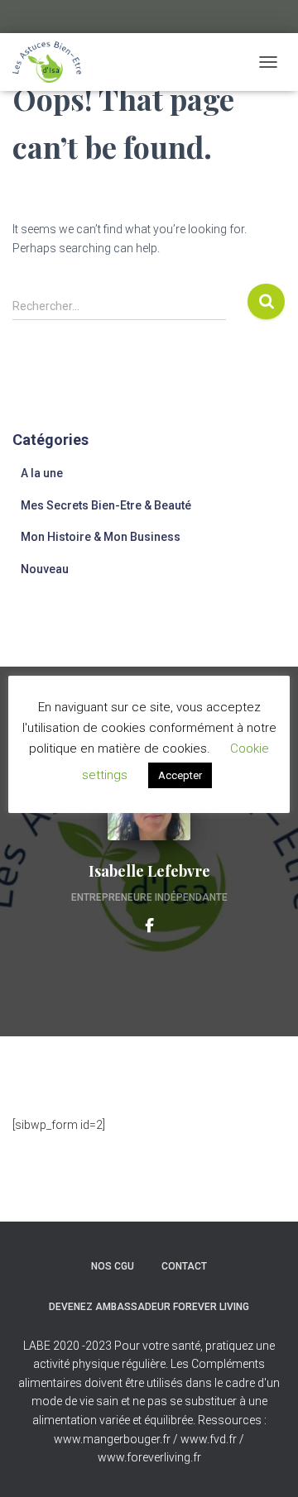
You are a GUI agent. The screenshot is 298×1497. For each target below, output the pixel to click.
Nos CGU (112, 1266)
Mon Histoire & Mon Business (100, 536)
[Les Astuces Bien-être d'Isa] (53, 62)
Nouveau (45, 569)
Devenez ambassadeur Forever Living (149, 1307)
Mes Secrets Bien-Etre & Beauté (106, 505)
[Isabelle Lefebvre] (149, 924)
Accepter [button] (180, 775)
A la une (42, 473)
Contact (184, 1266)
